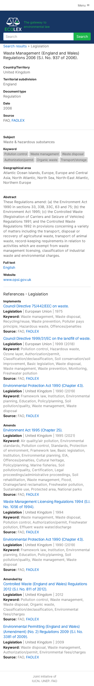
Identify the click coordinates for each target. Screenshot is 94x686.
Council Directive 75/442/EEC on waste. (36, 306)
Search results (15, 46)
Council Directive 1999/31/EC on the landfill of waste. (47, 338)
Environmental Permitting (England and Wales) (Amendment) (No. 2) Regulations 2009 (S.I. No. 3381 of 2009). (43, 631)
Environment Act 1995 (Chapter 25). (33, 430)
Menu (82, 5)
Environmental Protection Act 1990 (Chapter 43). (43, 385)
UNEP (45, 681)
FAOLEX (18, 120)
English (9, 267)
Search (82, 36)
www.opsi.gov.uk (17, 279)
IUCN (36, 681)
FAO (54, 681)
